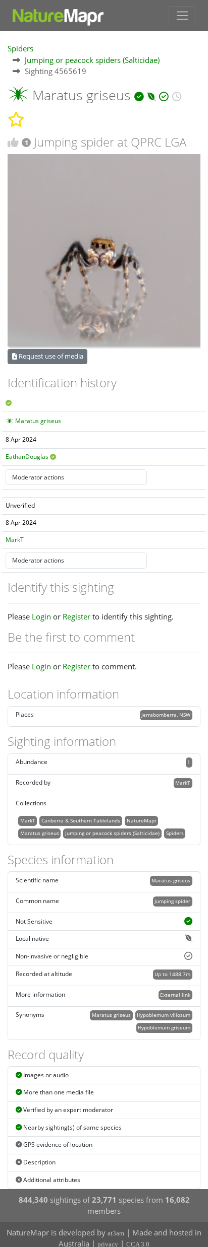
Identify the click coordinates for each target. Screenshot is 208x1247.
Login (41, 616)
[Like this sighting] (13, 142)
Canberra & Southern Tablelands (80, 820)
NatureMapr (142, 820)
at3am (116, 1233)
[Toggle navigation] (182, 15)
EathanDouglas (27, 456)
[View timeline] (177, 95)
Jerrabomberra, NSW (165, 714)
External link (175, 994)
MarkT (15, 539)
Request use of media (50, 356)
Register (76, 616)
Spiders (20, 48)
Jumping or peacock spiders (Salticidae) (92, 60)
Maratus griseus (38, 421)
